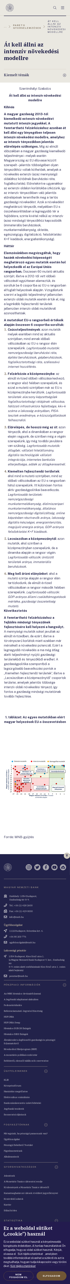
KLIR (6, 1079)
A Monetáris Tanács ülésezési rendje (23, 1181)
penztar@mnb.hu (18, 976)
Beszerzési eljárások (15, 1114)
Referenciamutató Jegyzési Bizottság (23, 1010)
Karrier (7, 1204)
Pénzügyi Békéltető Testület (18, 1145)
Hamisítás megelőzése (16, 1091)
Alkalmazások (11, 1156)
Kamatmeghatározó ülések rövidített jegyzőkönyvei (31, 1193)
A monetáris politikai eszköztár (20, 1054)
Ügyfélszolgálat (12, 1139)
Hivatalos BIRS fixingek (16, 1034)
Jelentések (9, 1175)
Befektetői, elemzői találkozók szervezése (26, 1060)
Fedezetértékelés (13, 1005)
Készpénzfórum (12, 1085)
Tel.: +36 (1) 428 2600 (20, 905)
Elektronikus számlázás (17, 1097)
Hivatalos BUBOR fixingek (17, 1028)
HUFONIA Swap (12, 1022)
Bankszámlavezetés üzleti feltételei (22, 1102)
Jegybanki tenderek (14, 1108)
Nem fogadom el (18, 1276)
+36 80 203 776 (17, 936)
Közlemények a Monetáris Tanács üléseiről (26, 1187)
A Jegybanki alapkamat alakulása (21, 999)
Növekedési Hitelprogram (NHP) (20, 1049)
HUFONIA (9, 1016)
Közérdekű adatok (13, 1198)
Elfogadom (51, 1276)
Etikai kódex (10, 1210)
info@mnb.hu (16, 916)
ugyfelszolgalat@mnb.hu (22, 942)
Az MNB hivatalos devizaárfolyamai (22, 993)
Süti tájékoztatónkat (23, 1266)
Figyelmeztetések (13, 1150)
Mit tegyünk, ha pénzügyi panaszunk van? (25, 1133)
